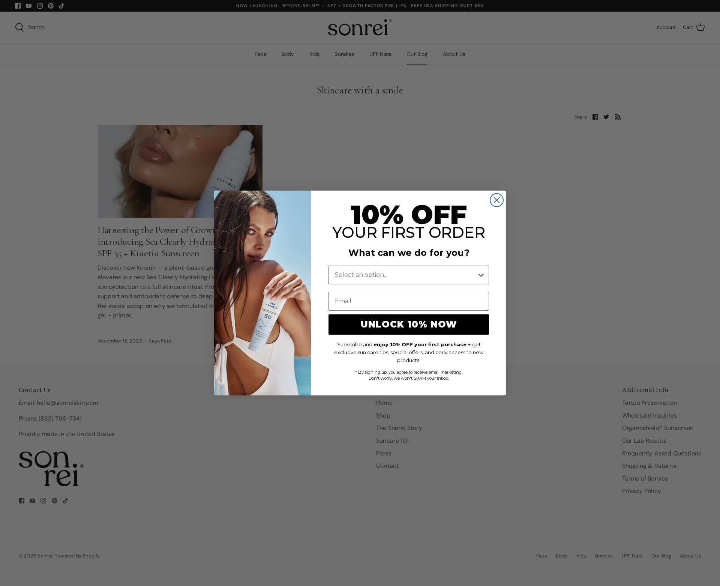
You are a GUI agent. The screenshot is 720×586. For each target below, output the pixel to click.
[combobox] (406, 275)
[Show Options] (481, 275)
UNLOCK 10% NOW (409, 324)
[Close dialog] (496, 200)
